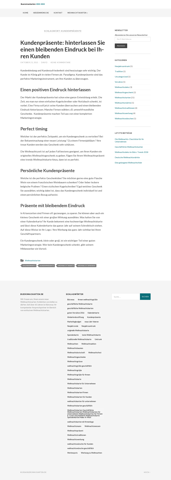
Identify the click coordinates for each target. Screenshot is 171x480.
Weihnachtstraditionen (124, 108)
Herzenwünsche (41, 13)
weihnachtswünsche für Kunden (80, 444)
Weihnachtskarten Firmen (77, 392)
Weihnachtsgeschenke (76, 357)
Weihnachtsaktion (88, 344)
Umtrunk (98, 339)
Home (25, 13)
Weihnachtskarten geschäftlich (79, 406)
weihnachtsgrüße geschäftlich (79, 366)
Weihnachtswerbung (124, 113)
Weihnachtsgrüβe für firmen (78, 375)
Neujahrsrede (72, 326)
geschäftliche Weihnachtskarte (79, 304)
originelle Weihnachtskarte (78, 330)
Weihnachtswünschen (124, 118)
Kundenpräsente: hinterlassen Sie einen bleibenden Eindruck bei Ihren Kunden (62, 49)
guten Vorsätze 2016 (75, 313)
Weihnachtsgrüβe (74, 370)
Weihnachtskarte (66, 265)
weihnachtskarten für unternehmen (81, 401)
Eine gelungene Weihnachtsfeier (128, 162)
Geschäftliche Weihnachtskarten (129, 147)
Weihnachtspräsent (87, 265)
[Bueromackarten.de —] (32, 4)
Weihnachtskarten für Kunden (79, 397)
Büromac (70, 299)
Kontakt (58, 13)
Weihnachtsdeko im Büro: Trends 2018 (131, 152)
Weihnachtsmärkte (123, 103)
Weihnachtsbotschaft (76, 353)
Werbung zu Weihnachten (91, 453)
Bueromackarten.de (36, 472)
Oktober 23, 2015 (29, 62)
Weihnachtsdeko (122, 87)
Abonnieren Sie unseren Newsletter (131, 35)
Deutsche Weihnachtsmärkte (127, 157)
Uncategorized (121, 76)
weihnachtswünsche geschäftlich (80, 448)
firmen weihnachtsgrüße (88, 299)
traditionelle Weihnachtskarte (79, 339)
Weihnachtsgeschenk (124, 92)
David (44, 62)
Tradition (119, 71)
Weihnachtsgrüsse (74, 361)
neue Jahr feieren (92, 322)
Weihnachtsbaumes (75, 348)
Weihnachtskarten (32, 260)
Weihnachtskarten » (77, 13)
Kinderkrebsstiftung (75, 317)
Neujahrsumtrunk (122, 66)
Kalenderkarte (29, 265)
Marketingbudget (74, 322)
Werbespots (72, 453)
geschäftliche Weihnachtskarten (80, 308)
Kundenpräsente (47, 265)
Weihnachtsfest (94, 353)
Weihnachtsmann (74, 426)
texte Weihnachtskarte (91, 335)
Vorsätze (119, 82)
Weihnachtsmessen (92, 426)
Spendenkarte (73, 335)
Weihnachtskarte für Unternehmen (81, 383)
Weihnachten (72, 344)
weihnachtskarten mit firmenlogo (80, 422)
